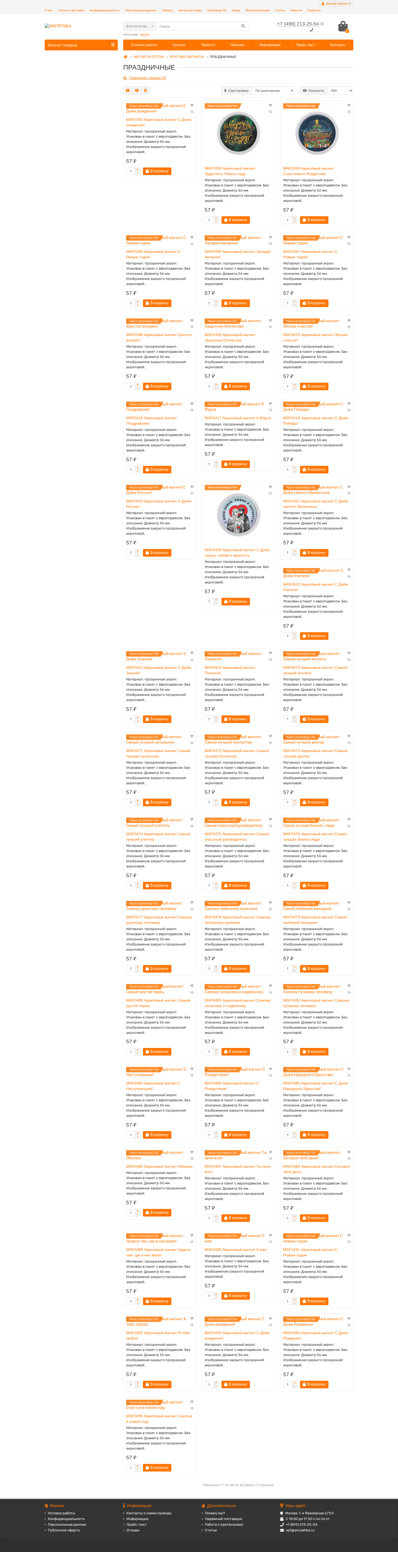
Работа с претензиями (224, 1524)
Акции (236, 10)
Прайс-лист (305, 45)
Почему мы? (215, 1513)
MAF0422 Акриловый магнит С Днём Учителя (315, 587)
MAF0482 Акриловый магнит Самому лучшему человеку (316, 1003)
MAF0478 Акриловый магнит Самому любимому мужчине (238, 920)
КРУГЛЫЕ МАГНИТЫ (187, 57)
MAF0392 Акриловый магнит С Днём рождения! (158, 122)
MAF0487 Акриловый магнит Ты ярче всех (238, 1169)
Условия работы (144, 45)
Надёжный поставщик (223, 1519)
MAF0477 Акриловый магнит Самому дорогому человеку (159, 920)
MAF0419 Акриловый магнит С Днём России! (158, 504)
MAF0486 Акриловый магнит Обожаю (159, 1166)
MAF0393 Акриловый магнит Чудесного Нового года (230, 171)
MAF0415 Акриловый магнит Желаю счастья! (315, 337)
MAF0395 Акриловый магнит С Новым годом (153, 254)
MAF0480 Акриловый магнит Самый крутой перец (158, 1003)
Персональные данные (140, 10)
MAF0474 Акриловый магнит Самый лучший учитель (158, 836)
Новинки (237, 45)
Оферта (167, 10)
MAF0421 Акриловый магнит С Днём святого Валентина (315, 504)
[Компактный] (145, 90)
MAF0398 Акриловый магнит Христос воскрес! (159, 337)
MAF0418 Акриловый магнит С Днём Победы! (315, 420)
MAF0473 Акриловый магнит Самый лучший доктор (315, 753)
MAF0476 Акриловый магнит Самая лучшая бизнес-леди (315, 836)
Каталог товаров (62, 45)
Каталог (179, 45)
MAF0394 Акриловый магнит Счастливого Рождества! (308, 171)
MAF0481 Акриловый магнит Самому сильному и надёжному (238, 1003)
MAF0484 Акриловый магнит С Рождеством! (232, 1086)
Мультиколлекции (258, 10)
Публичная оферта (64, 1530)
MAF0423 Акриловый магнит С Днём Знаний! (158, 670)
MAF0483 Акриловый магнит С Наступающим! (153, 1086)
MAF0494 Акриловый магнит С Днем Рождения (315, 1335)
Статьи (280, 10)
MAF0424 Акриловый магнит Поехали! (230, 670)
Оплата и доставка (71, 10)
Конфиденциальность (104, 10)
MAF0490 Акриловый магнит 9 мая (236, 1249)
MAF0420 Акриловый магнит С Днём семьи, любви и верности (237, 552)
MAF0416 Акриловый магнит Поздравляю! (151, 420)
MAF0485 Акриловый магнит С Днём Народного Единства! (315, 1086)
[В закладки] (192, 105)
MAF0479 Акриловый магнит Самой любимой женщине (315, 920)
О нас (49, 10)
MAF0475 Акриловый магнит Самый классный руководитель (237, 836)
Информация (269, 45)
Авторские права (190, 10)
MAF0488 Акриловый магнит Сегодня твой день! (316, 1169)
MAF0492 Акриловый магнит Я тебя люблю (158, 1335)
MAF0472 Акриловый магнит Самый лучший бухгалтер (237, 753)
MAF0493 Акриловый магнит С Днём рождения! (237, 1335)
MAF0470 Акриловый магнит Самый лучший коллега (315, 670)
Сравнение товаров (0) (147, 78)
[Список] (136, 90)
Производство (217, 10)
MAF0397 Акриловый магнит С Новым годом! (310, 254)
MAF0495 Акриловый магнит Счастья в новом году (159, 1419)
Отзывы (132, 1530)
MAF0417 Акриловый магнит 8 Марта (238, 418)
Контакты (337, 45)
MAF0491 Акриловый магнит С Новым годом (310, 1252)
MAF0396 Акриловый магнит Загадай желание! (238, 254)
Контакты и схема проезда (148, 1513)
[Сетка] (127, 90)
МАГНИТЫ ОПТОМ (148, 57)
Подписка (314, 10)
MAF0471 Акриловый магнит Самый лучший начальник (158, 753)
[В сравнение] (192, 111)
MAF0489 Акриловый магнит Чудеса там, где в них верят (158, 1252)
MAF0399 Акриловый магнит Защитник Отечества (230, 337)
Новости (296, 10)
